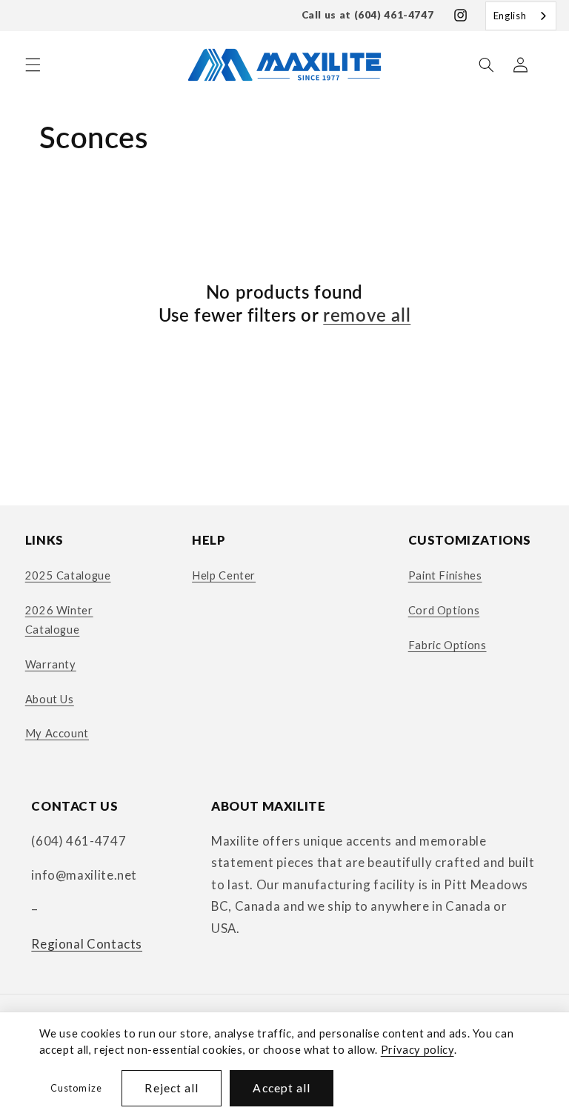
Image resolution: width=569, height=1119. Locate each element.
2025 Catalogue (68, 575)
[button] (33, 64)
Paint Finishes (445, 575)
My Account (57, 733)
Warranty (50, 664)
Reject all (171, 1087)
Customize (76, 1088)
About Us (49, 698)
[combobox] (520, 15)
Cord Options (444, 610)
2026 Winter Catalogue (59, 619)
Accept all (281, 1087)
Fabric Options (447, 644)
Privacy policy (417, 1049)
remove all (366, 314)
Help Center (224, 575)
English (509, 15)
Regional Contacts (86, 944)
